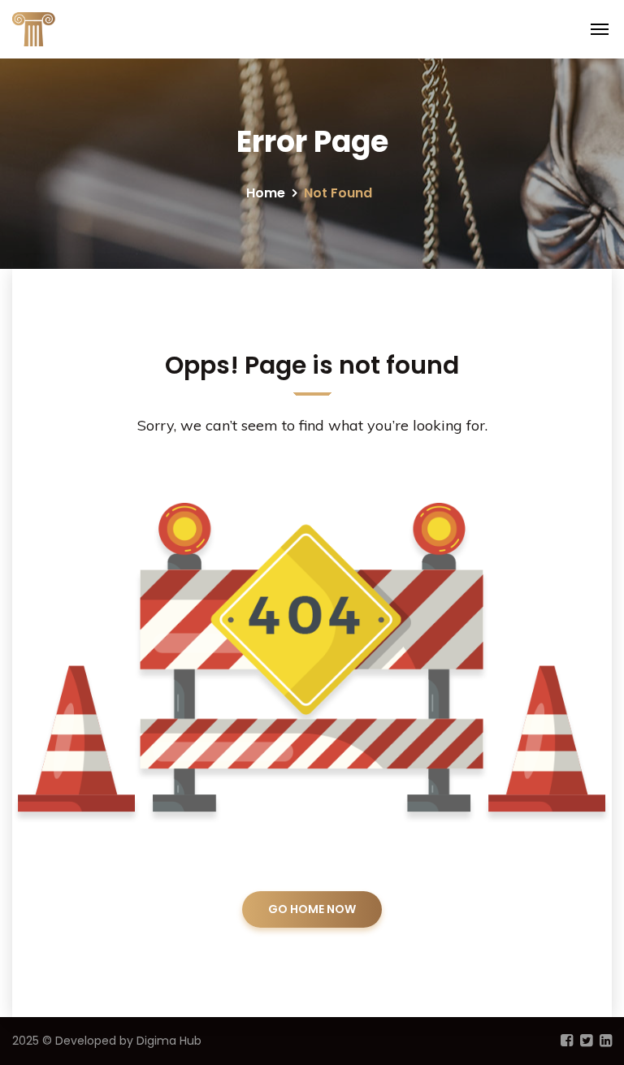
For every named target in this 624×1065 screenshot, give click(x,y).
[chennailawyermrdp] (68, 27)
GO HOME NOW (312, 909)
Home (265, 193)
